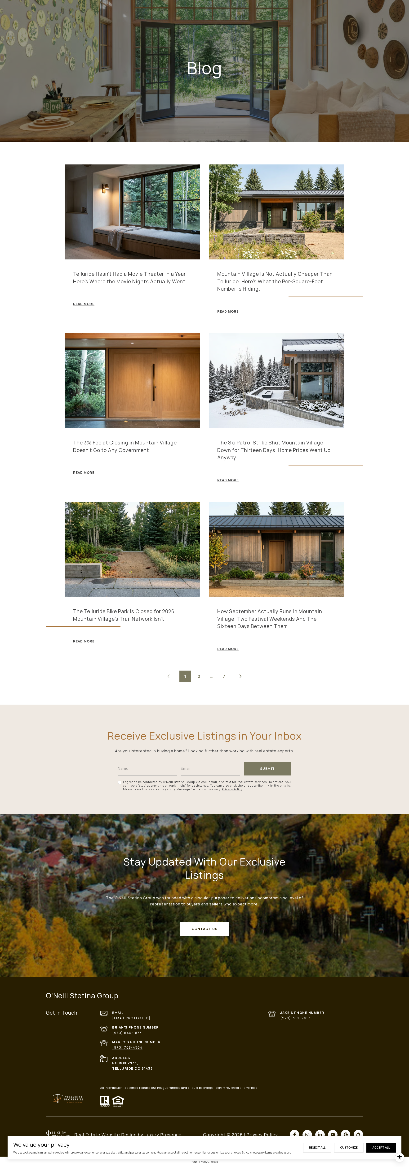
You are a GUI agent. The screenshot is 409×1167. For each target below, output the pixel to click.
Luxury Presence (163, 1134)
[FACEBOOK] (294, 1134)
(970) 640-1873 (127, 1032)
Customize (349, 1147)
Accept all (381, 1147)
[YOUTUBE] (333, 1134)
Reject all (317, 1147)
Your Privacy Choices (204, 1162)
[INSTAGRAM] (307, 1134)
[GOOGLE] (345, 1134)
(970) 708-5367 (295, 1018)
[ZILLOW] (358, 1134)
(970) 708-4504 (127, 1047)
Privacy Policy (232, 789)
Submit (267, 768)
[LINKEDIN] (320, 1134)
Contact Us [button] (205, 928)
